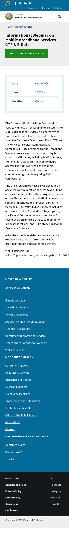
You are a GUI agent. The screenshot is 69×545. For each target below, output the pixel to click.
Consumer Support (16, 365)
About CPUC (12, 422)
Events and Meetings (20, 26)
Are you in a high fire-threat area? (25, 321)
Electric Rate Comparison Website (26, 343)
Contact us (11, 504)
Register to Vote (15, 445)
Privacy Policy (13, 491)
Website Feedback (16, 350)
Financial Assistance (17, 328)
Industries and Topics (18, 379)
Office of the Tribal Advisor (21, 415)
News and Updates (16, 386)
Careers (10, 429)
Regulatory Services (17, 372)
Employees (11, 510)
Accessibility (12, 497)
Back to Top (12, 478)
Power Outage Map (16, 314)
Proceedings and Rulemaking (23, 401)
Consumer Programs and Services (25, 335)
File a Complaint (15, 300)
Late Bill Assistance (17, 307)
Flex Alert (11, 459)
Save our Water (14, 452)
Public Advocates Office (19, 408)
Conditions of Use (15, 484)
